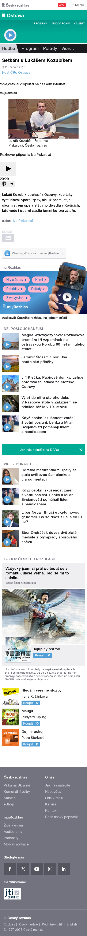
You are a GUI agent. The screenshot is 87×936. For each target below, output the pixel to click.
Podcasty (11, 838)
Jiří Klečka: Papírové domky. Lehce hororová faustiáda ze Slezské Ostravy (52, 382)
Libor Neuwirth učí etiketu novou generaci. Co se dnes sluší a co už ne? (52, 517)
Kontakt (51, 811)
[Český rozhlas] (15, 5)
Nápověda (53, 792)
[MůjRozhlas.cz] (8, 93)
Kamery (79, 23)
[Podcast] (4, 184)
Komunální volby (17, 792)
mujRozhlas (11, 268)
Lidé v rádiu (54, 798)
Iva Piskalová (23, 221)
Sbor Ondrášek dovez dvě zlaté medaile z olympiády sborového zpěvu (49, 537)
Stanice (10, 798)
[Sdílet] (11, 184)
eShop (9, 804)
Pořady (50, 48)
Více (67, 48)
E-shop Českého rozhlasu (29, 559)
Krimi (39, 280)
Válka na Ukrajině (17, 785)
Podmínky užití (52, 924)
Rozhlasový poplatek (61, 817)
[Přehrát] (8, 169)
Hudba (8, 48)
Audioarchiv (61, 23)
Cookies (9, 924)
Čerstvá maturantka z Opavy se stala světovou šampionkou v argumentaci (49, 474)
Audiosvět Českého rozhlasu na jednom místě (34, 317)
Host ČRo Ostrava (16, 73)
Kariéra (50, 804)
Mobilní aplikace (16, 844)
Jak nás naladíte (57, 785)
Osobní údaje (28, 924)
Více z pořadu (17, 464)
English (72, 924)
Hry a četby (14, 280)
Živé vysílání (15, 298)
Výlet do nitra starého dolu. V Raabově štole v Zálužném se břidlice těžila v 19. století (49, 402)
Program (40, 23)
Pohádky (12, 289)
